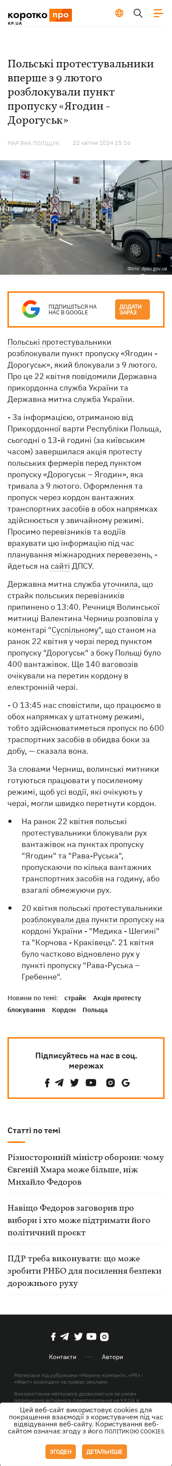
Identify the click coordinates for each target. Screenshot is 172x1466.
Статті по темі (33, 1130)
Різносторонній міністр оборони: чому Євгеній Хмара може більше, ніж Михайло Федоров (85, 1170)
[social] (47, 1082)
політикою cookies (135, 1431)
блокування (26, 1010)
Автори (112, 1357)
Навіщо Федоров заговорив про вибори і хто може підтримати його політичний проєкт (78, 1220)
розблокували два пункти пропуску (87, 919)
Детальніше (104, 1451)
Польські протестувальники (59, 342)
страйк (75, 998)
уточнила (120, 584)
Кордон (64, 1010)
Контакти (62, 1357)
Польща (95, 1010)
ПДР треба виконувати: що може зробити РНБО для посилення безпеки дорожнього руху (84, 1271)
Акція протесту (117, 998)
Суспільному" (76, 630)
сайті (60, 566)
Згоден (60, 1451)
